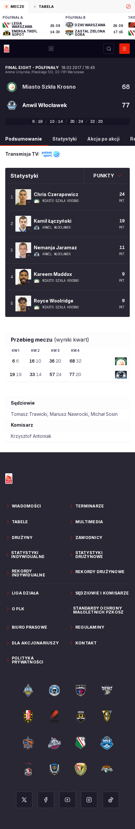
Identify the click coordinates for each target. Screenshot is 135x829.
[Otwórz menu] (124, 48)
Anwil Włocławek (56, 227)
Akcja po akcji (103, 139)
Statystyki (64, 139)
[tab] (14, 7)
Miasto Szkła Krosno (60, 201)
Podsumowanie (23, 139)
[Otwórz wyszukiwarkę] (109, 48)
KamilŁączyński (52, 221)
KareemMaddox (53, 274)
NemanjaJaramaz (55, 247)
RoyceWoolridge (53, 300)
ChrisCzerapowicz (56, 194)
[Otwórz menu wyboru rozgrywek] (51, 48)
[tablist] (67, 6)
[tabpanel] (67, 26)
